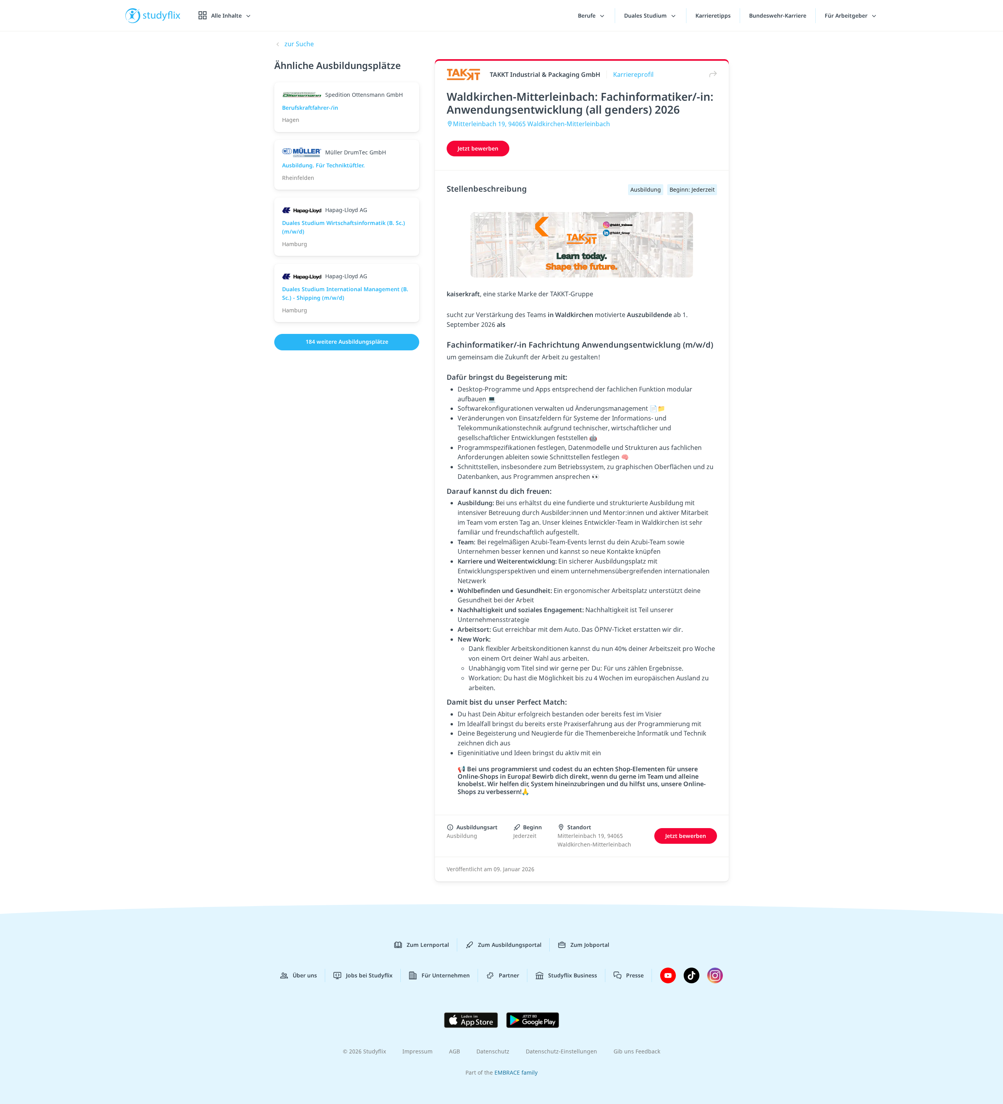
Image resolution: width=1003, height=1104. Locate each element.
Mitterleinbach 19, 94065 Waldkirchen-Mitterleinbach (531, 124)
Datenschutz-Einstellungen (561, 1051)
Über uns (305, 975)
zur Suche (299, 44)
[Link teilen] (711, 74)
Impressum (417, 1051)
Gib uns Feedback (637, 1051)
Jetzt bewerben (478, 148)
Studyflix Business (572, 975)
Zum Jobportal (589, 944)
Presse (635, 975)
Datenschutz (492, 1051)
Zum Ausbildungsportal (509, 944)
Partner (509, 975)
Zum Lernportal (428, 944)
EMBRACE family (516, 1072)
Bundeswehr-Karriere (777, 15)
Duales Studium (646, 15)
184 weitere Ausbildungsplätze (347, 341)
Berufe (587, 15)
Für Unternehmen (446, 975)
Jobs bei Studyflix (369, 975)
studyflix (162, 15)
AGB (454, 1051)
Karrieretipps (713, 15)
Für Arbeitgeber (847, 15)
